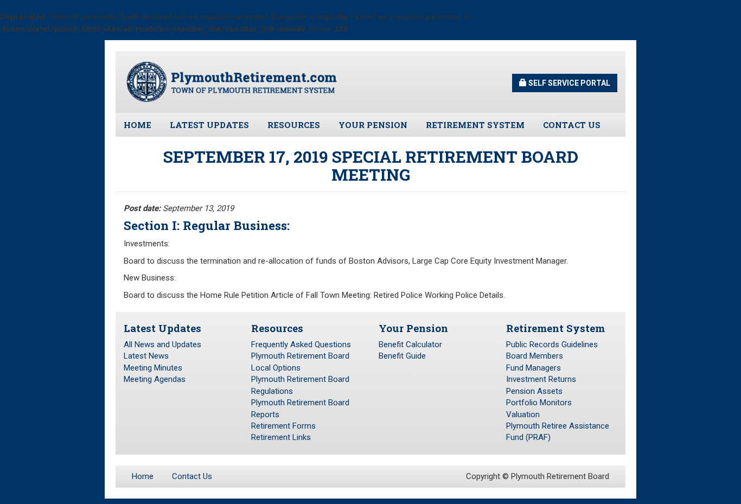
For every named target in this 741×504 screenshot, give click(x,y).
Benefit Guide (402, 356)
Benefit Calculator (410, 344)
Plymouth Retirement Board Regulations (300, 384)
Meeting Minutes (153, 368)
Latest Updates (209, 124)
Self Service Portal (568, 83)
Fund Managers (533, 368)
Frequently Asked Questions (301, 344)
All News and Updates (162, 344)
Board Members (534, 356)
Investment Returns (541, 379)
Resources (293, 124)
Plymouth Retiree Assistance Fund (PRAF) (557, 431)
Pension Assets (534, 391)
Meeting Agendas (155, 379)
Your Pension (372, 124)
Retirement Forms (283, 426)
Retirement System (475, 124)
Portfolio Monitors (539, 402)
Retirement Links (281, 437)
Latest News (146, 356)
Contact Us (572, 124)
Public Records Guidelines (552, 344)
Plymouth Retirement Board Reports (300, 408)
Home (137, 124)
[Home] (232, 81)
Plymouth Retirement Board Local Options (300, 361)
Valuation (523, 414)
